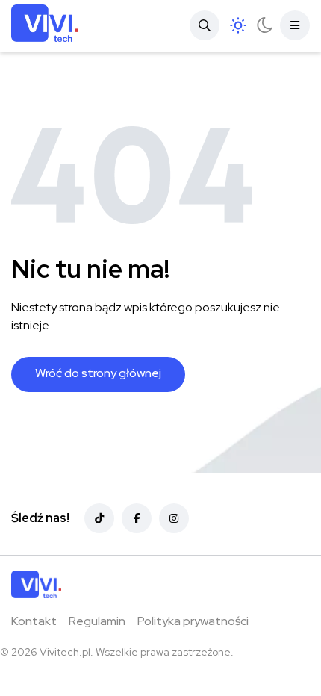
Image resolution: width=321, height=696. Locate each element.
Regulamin (97, 621)
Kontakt (34, 621)
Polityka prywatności (193, 621)
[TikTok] (99, 518)
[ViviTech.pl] (44, 26)
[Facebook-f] (137, 518)
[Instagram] (174, 518)
